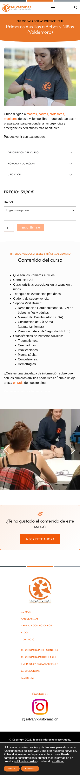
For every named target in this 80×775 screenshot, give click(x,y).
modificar (58, 761)
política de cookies (25, 761)
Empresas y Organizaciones (39, 664)
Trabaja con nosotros (36, 625)
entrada (18, 382)
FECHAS (8, 201)
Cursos (26, 611)
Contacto (27, 639)
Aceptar (12, 768)
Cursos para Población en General (40, 21)
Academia (27, 677)
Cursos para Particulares (38, 657)
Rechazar (30, 768)
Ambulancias (29, 618)
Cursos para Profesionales (39, 650)
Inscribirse (30, 227)
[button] (52, 7)
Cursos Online (30, 670)
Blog (24, 632)
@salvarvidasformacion (40, 719)
